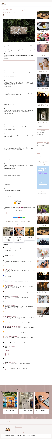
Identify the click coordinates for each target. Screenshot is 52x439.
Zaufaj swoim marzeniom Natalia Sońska (12, 221)
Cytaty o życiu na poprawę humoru (43, 214)
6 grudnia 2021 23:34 (14, 260)
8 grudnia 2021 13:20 (16, 280)
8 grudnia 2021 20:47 (15, 296)
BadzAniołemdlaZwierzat (40, 134)
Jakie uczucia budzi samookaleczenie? (43, 316)
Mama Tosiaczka (7, 316)
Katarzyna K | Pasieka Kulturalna (10, 326)
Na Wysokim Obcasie (8, 336)
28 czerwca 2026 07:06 (12, 346)
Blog (43, 136)
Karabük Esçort (7, 354)
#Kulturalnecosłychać (40, 132)
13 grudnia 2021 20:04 (9, 321)
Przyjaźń (38, 147)
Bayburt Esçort (7, 353)
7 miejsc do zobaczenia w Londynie (43, 246)
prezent (38, 145)
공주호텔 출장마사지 (8, 363)
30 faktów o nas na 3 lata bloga (43, 258)
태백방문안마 (7, 368)
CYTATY (46, 136)
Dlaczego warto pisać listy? (43, 19)
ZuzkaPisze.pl (7, 305)
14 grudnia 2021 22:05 (11, 331)
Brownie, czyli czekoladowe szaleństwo (43, 31)
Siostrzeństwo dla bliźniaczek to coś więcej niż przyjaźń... (43, 292)
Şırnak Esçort (7, 350)
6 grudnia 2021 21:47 (11, 255)
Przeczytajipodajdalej (44, 145)
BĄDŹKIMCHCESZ (39, 136)
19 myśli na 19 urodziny (43, 280)
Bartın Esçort (7, 352)
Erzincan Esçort (7, 351)
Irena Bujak (6, 269)
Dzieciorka (6, 331)
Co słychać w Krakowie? (43, 42)
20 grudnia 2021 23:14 (14, 336)
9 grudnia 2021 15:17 (12, 305)
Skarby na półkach (8, 260)
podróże (47, 143)
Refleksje (42, 147)
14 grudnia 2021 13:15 (18, 326)
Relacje (46, 147)
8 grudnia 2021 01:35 (11, 269)
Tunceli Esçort (7, 348)
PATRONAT (38, 143)
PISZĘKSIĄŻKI (42, 143)
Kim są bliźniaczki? (43, 225)
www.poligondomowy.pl (9, 280)
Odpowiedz (6, 253)
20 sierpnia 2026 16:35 (12, 362)
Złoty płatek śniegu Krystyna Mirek (25, 221)
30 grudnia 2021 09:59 (10, 341)
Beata (5, 341)
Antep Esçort (7, 349)
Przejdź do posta (29, 239)
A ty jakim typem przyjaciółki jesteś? (43, 269)
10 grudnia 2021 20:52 (13, 316)
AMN (5, 321)
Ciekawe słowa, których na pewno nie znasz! (43, 304)
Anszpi (6, 285)
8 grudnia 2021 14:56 (10, 285)
